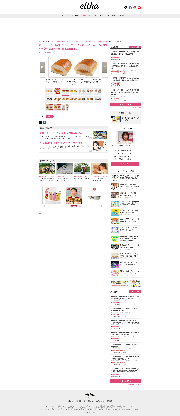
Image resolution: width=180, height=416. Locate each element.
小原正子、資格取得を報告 (122, 150)
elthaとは (71, 401)
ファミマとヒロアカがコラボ (122, 153)
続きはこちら (126, 104)
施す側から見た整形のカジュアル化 (125, 156)
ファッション (93, 15)
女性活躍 (122, 15)
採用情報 (109, 401)
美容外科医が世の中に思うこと (123, 159)
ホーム (41, 41)
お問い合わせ (100, 401)
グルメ (46, 41)
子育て (114, 15)
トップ (57, 15)
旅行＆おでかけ (105, 15)
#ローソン (49, 116)
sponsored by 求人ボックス (134, 107)
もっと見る (126, 164)
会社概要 (78, 401)
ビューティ (75, 15)
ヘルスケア (65, 15)
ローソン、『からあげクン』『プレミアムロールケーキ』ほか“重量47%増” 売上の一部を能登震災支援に (79, 41)
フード (84, 15)
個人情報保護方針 (88, 401)
